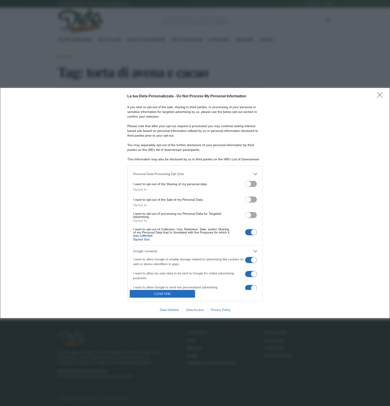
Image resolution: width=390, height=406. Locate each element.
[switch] (251, 184)
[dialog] (195, 203)
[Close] (381, 96)
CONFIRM (162, 294)
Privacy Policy (220, 310)
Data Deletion (169, 310)
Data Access (195, 310)
